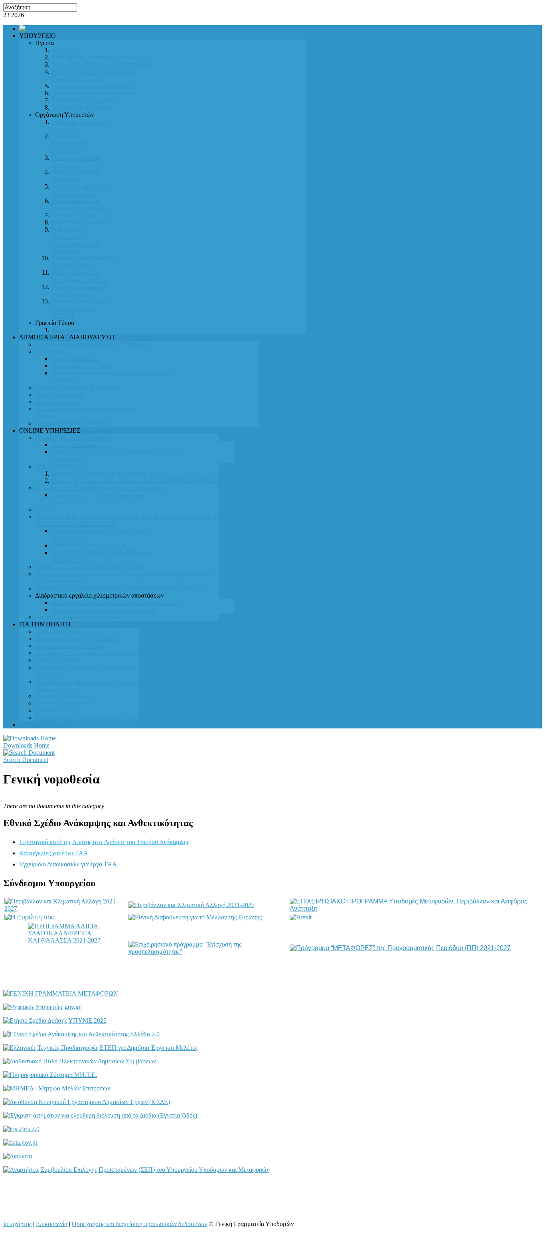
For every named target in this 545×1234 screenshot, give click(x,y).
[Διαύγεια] (17, 1156)
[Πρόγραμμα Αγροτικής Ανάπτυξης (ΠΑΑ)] (191, 904)
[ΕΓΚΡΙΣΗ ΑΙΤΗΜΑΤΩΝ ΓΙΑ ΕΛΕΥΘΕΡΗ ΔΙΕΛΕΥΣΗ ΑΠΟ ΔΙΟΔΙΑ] (100, 1115)
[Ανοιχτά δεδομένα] (20, 1142)
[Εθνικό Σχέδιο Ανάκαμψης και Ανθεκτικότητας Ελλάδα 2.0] (81, 1034)
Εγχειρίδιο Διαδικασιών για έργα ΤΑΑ (68, 864)
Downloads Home (26, 745)
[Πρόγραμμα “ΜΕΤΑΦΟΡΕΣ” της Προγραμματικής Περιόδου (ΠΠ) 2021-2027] (400, 948)
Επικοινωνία (51, 1223)
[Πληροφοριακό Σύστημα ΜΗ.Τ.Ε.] (50, 1074)
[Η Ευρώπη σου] (29, 917)
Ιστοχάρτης (17, 1223)
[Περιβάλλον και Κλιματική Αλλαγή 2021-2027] (65, 908)
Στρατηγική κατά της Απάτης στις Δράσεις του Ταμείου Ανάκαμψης (104, 841)
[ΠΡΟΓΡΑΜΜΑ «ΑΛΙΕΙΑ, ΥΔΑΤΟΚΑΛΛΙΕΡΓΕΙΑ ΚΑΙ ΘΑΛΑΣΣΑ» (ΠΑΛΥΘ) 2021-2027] (65, 948)
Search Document (25, 759)
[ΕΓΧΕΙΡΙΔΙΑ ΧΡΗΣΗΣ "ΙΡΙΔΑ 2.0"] (21, 1129)
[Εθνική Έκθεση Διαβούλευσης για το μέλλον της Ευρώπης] (195, 917)
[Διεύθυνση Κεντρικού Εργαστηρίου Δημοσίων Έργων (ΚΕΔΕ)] (86, 1101)
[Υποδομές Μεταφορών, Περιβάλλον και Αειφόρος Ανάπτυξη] (415, 908)
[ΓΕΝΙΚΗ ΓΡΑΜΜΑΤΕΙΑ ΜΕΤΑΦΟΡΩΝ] (60, 993)
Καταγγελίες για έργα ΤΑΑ (53, 853)
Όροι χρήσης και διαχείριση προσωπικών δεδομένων (139, 1223)
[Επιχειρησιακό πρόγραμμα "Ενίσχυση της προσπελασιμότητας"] (208, 951)
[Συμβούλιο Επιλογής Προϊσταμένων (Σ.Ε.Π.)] (136, 1169)
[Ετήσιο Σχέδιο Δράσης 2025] (55, 1020)
